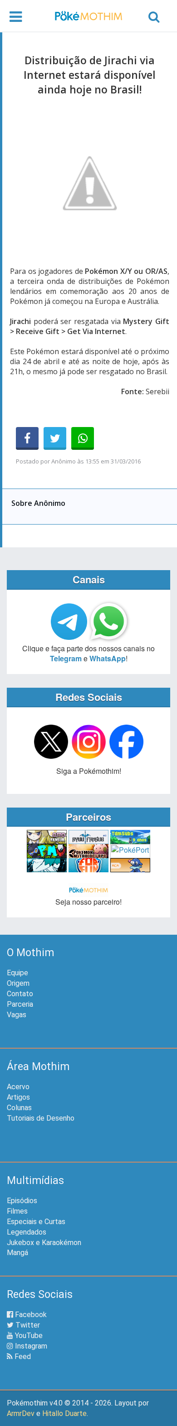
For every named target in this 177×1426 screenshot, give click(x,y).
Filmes (17, 1211)
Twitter (27, 1325)
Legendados (26, 1232)
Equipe (17, 972)
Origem (18, 983)
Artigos (18, 1097)
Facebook (30, 1314)
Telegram (66, 658)
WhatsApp (107, 658)
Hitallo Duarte (64, 1413)
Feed (22, 1356)
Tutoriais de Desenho (40, 1118)
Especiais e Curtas (36, 1221)
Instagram (30, 1346)
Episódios (22, 1200)
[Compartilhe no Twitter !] (55, 438)
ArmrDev (20, 1413)
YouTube (28, 1335)
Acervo (18, 1086)
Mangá (17, 1252)
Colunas (19, 1107)
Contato (20, 993)
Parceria (20, 1004)
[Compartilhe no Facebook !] (27, 438)
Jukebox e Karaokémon (44, 1242)
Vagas (16, 1014)
